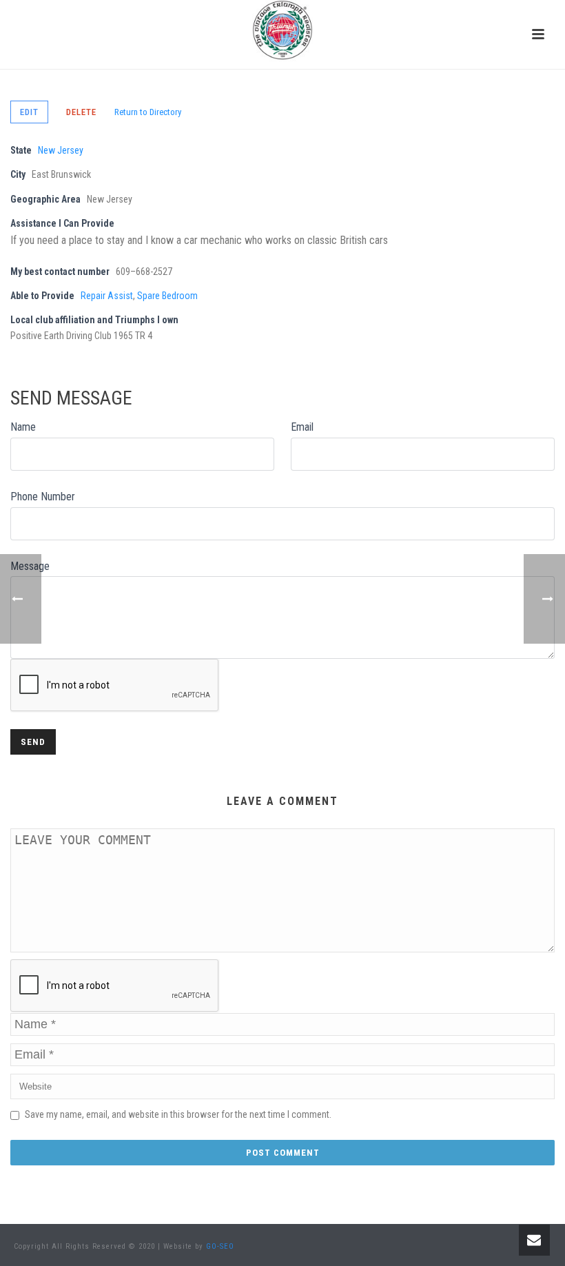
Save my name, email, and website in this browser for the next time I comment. (178, 1114)
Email (302, 426)
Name (23, 426)
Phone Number (42, 496)
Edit (29, 112)
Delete (81, 112)
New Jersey (60, 150)
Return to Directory (147, 112)
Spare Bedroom (167, 295)
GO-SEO (220, 1246)
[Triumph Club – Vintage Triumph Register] (282, 31)
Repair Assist (107, 295)
